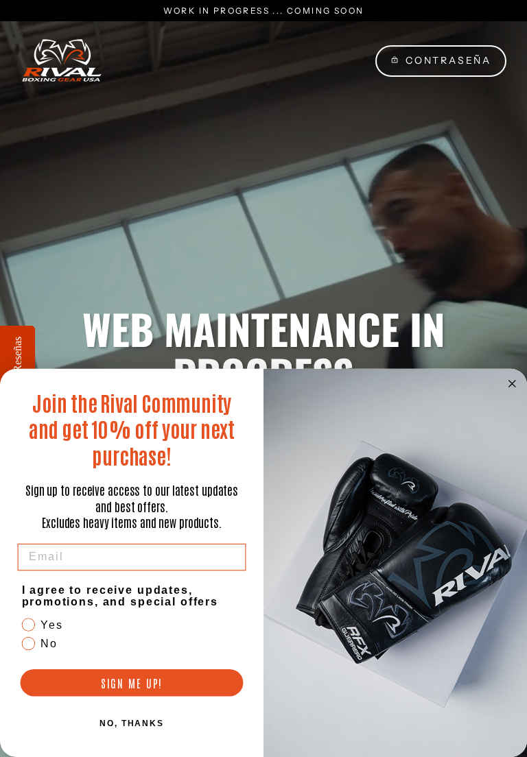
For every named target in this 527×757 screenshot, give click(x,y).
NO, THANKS (131, 723)
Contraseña (448, 60)
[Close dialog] (512, 384)
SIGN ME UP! (132, 683)
